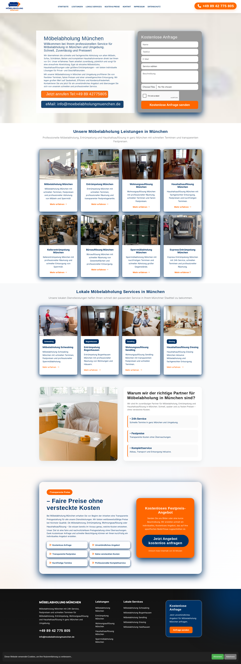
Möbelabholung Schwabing (136, 608)
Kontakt (127, 7)
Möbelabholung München (62, 515)
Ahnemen (217, 657)
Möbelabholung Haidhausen (137, 627)
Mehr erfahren (57, 204)
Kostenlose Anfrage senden (170, 105)
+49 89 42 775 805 (218, 6)
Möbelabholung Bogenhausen (138, 612)
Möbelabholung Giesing (135, 622)
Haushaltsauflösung (56, 526)
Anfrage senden (181, 630)
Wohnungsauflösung (112, 522)
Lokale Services (94, 7)
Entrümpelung (94, 522)
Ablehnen (230, 657)
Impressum (139, 7)
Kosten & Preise (112, 7)
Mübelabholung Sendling (135, 617)
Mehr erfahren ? (183, 272)
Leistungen (77, 7)
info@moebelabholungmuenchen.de (56, 637)
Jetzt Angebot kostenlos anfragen (165, 541)
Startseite (63, 7)
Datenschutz (154, 7)
